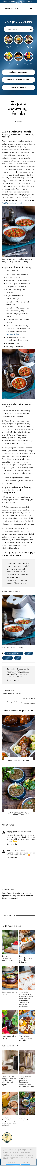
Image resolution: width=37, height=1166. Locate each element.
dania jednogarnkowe (13, 653)
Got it (25, 1162)
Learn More (13, 1162)
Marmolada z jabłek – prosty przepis (25, 1038)
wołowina (7, 658)
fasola (29, 653)
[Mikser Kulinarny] (7, 1142)
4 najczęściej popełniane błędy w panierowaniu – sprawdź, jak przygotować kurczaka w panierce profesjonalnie (27, 999)
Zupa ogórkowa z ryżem (9, 993)
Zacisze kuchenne (13, 831)
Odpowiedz (12, 844)
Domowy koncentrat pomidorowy (7, 958)
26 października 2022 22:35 (20, 850)
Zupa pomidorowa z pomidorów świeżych (25, 959)
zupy (17, 658)
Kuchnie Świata (12, 334)
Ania (8, 850)
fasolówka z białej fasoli (12, 203)
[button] (27, 7)
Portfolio (30, 1)
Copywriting (18, 2)
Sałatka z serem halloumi (11, 694)
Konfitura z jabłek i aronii (9, 1037)
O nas (5, 1)
